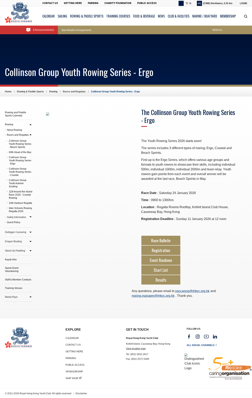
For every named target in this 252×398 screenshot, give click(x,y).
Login (243, 3)
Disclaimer (81, 393)
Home (8, 91)
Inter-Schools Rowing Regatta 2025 (20, 210)
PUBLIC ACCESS (75, 365)
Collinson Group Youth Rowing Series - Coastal (20, 171)
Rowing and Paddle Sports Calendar (15, 114)
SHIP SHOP (72, 378)
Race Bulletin (160, 240)
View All (217, 30)
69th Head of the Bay (20, 152)
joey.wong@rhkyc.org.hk (192, 291)
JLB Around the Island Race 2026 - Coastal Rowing (20, 194)
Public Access (147, 3)
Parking (93, 3)
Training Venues (13, 288)
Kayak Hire (11, 259)
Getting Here (73, 3)
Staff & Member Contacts (18, 279)
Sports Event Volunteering (12, 270)
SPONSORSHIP (74, 371)
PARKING (71, 358)
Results (161, 280)
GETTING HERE (74, 351)
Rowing (53, 91)
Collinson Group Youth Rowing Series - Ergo (20, 160)
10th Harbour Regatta (20, 203)
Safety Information (16, 217)
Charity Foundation (117, 3)
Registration (161, 250)
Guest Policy (13, 222)
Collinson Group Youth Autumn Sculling (17, 183)
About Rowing (14, 130)
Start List (161, 270)
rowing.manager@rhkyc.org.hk (153, 295)
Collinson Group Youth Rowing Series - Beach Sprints (20, 143)
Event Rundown (161, 260)
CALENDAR (72, 338)
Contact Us (50, 3)
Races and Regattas (74, 91)
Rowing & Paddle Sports (30, 91)
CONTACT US (73, 344)
